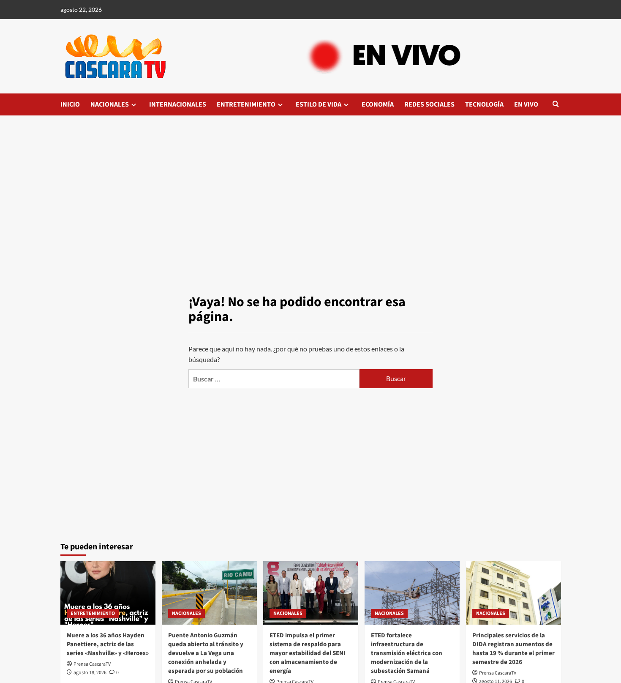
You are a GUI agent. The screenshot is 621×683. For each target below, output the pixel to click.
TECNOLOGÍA (484, 104)
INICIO (70, 104)
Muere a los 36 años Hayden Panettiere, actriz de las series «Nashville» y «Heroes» (108, 644)
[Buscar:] (273, 378)
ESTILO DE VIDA (318, 104)
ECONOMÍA (378, 104)
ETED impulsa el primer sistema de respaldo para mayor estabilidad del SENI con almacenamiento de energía (308, 653)
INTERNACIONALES (177, 104)
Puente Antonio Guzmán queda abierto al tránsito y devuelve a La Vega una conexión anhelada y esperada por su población (205, 653)
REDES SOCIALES (429, 104)
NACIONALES (109, 104)
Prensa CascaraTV (92, 664)
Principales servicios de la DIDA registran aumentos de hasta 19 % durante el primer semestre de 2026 (513, 649)
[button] (555, 104)
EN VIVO (526, 104)
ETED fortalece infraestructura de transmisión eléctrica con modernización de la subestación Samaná (406, 653)
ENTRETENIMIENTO (246, 104)
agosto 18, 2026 (90, 672)
